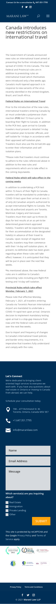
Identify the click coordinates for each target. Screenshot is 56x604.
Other (12, 514)
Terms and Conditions (34, 587)
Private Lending (17, 510)
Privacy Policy (24, 535)
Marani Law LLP (32, 599)
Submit (41, 521)
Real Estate (15, 502)
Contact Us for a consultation (19, 2)
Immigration (16, 506)
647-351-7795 (42, 2)
